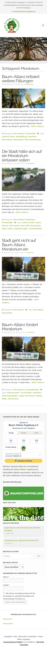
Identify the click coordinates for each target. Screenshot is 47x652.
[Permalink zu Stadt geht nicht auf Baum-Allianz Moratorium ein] (23, 269)
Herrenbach (18, 133)
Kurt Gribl (25, 225)
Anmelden (24, 645)
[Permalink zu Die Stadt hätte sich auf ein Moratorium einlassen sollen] (23, 179)
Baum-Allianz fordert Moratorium (20, 326)
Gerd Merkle (26, 392)
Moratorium (18, 139)
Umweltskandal (35, 228)
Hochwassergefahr (10, 396)
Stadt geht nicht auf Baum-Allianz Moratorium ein (19, 244)
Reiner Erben (7, 228)
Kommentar (30, 219)
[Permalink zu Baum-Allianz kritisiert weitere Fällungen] (23, 98)
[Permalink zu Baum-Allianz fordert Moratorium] (23, 349)
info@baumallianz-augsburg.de (24, 11)
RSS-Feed (40, 642)
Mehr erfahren (37, 126)
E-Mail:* (6, 585)
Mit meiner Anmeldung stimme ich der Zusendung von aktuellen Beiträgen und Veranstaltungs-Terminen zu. (19, 596)
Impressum (7, 619)
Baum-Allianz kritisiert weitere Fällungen (20, 78)
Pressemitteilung (32, 389)
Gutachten (32, 136)
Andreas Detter (8, 136)
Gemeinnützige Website (13, 642)
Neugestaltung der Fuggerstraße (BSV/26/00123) (21, 540)
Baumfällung (21, 136)
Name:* (6, 577)
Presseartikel (30, 133)
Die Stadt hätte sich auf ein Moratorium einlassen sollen (22, 155)
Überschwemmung (33, 139)
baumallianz (30, 84)
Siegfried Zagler (21, 228)
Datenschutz (8, 623)
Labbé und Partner (27, 396)
